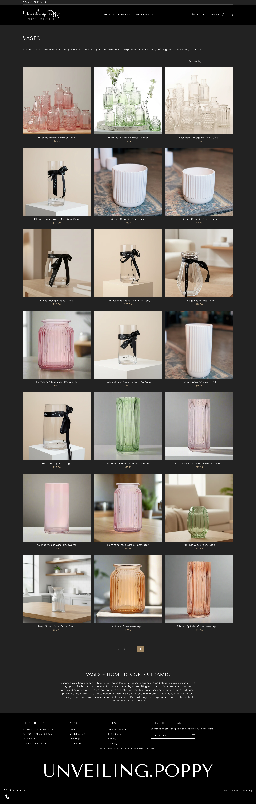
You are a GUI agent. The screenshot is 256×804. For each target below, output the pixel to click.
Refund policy (115, 734)
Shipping (112, 743)
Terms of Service (117, 729)
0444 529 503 (30, 738)
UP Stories (75, 743)
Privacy (112, 738)
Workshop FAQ (77, 734)
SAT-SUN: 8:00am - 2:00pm (37, 734)
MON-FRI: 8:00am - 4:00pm (38, 729)
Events (123, 14)
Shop (107, 14)
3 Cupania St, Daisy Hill (35, 2)
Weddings (142, 14)
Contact (74, 729)
